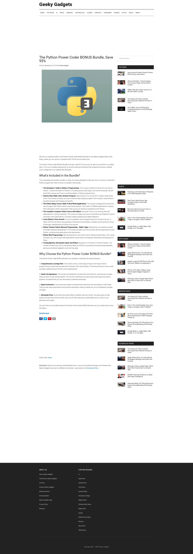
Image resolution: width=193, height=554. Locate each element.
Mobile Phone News (84, 517)
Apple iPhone (82, 483)
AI (79, 474)
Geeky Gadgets (55, 4)
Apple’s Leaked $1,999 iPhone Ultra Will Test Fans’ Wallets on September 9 (141, 262)
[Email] (54, 319)
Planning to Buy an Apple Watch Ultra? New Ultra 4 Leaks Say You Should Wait (140, 280)
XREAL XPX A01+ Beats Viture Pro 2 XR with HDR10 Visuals (140, 90)
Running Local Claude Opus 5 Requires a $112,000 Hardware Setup (140, 193)
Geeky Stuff (82, 508)
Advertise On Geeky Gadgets (48, 478)
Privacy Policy (43, 504)
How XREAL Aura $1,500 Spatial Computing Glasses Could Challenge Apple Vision (140, 109)
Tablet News (82, 530)
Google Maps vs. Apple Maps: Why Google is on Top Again (139, 227)
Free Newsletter (44, 496)
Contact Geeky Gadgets (46, 487)
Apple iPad (81, 478)
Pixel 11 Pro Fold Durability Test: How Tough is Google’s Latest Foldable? (140, 218)
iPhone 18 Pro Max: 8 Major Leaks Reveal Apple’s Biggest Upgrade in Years (139, 272)
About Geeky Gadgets (46, 474)
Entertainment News (84, 504)
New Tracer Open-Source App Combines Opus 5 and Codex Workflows (137, 202)
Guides (80, 513)
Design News (82, 500)
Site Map (42, 508)
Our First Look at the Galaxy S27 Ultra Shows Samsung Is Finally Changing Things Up (140, 315)
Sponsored (81, 526)
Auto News (81, 487)
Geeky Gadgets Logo (45, 500)
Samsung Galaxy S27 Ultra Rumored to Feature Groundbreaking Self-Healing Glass (140, 324)
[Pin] (50, 319)
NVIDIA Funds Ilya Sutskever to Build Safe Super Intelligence (140, 375)
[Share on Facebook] (41, 319)
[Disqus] (77, 403)
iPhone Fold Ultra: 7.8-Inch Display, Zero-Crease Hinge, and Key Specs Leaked (139, 83)
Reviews (81, 521)
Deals (50, 358)
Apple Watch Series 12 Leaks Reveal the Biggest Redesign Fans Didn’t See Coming (140, 254)
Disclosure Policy (92, 368)
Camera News (82, 491)
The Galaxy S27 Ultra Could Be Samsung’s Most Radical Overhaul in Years (140, 100)
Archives (42, 483)
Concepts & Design (84, 496)
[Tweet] (45, 319)
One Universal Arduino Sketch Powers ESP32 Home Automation (140, 73)
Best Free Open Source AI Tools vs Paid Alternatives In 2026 (139, 210)
